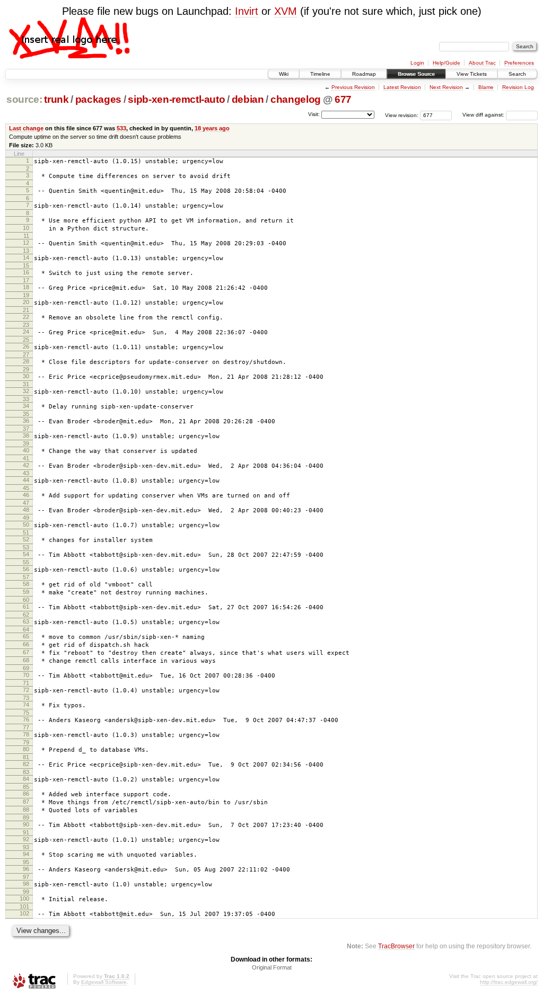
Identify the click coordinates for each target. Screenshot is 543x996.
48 (26, 509)
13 (26, 250)
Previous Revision (353, 87)
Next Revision (446, 87)
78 (26, 734)
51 (26, 532)
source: (24, 99)
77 (26, 727)
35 (26, 414)
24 (26, 331)
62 (26, 614)
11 (26, 236)
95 (26, 862)
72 (26, 690)
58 (26, 584)
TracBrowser (396, 945)
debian (248, 99)
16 (26, 272)
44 (26, 480)
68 (26, 660)
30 (26, 376)
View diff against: (484, 115)
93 (26, 847)
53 (26, 547)
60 (26, 600)
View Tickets (472, 74)
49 (26, 517)
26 (26, 346)
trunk (56, 99)
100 (24, 898)
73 (26, 698)
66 (26, 644)
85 (26, 787)
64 (26, 629)
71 (26, 683)
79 (26, 742)
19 (26, 295)
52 (26, 539)
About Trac (482, 63)
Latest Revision (402, 87)
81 (26, 757)
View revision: (401, 115)
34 (26, 406)
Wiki (283, 74)
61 (26, 606)
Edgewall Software (104, 982)
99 (26, 891)
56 (26, 569)
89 (26, 817)
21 (26, 310)
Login (417, 63)
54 (26, 554)
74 (26, 704)
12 (26, 242)
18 (26, 287)
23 (26, 325)
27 (26, 354)
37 (26, 428)
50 (26, 524)
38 (26, 435)
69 (26, 668)
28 (26, 361)
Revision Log (518, 87)
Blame (486, 87)
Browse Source (416, 74)
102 (24, 913)
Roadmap (364, 74)
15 (26, 265)
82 (26, 764)
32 (26, 391)
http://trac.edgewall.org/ (509, 982)
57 (26, 577)
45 (26, 488)
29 (26, 369)
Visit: (314, 114)
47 (26, 503)
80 (26, 749)
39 (26, 443)
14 (26, 257)
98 (26, 884)
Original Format (272, 967)
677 (343, 99)
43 (26, 473)
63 (26, 621)
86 (26, 793)
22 (26, 317)
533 (121, 128)
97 (26, 877)
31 (26, 384)
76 (26, 719)
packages (98, 99)
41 (26, 458)
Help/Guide (446, 63)
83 (26, 772)
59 (26, 592)
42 (26, 465)
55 (26, 562)
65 (26, 636)
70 (26, 675)
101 (24, 906)
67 (26, 652)
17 (26, 280)
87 (26, 801)
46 (26, 495)
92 (26, 839)
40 (26, 450)
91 (26, 832)
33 (26, 399)
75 (26, 712)
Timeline (320, 74)
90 (26, 824)
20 (26, 302)
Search (517, 74)
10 (26, 228)
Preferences (519, 63)
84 (26, 779)
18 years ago (212, 128)
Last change (26, 128)
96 (26, 869)
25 (26, 339)
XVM (285, 11)
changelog (295, 99)
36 (26, 420)
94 (26, 854)
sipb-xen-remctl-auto (176, 99)
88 (26, 809)
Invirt (246, 11)
